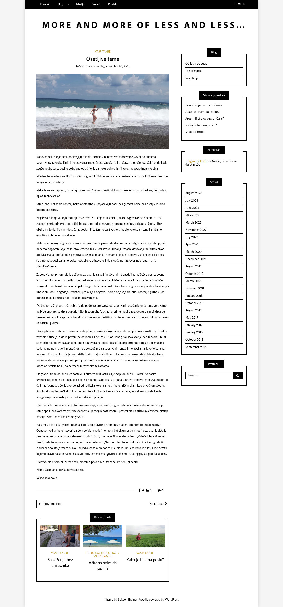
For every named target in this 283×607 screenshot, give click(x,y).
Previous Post (52, 504)
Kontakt (113, 4)
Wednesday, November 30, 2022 (110, 66)
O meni (96, 4)
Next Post (156, 504)
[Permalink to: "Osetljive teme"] (102, 111)
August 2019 (193, 266)
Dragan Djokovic (196, 161)
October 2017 (194, 303)
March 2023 (193, 222)
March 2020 (193, 251)
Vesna (82, 66)
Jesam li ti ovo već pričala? (204, 118)
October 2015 (194, 339)
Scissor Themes (128, 599)
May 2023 (192, 215)
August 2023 (193, 193)
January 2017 (193, 325)
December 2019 (195, 259)
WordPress (172, 599)
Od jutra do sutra (100, 553)
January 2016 (194, 332)
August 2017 (193, 310)
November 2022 (196, 229)
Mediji (79, 4)
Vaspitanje (103, 51)
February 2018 (194, 288)
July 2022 (191, 237)
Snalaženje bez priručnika (203, 105)
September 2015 (196, 347)
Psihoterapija (193, 71)
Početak (45, 4)
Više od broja (194, 131)
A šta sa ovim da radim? (202, 112)
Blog (60, 4)
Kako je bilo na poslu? (145, 560)
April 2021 (191, 244)
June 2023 (192, 207)
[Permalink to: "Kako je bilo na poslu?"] (145, 536)
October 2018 (194, 273)
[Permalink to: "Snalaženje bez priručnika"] (60, 536)
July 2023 (191, 200)
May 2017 (191, 317)
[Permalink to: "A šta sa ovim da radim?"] (102, 536)
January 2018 (194, 295)
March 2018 (193, 281)
